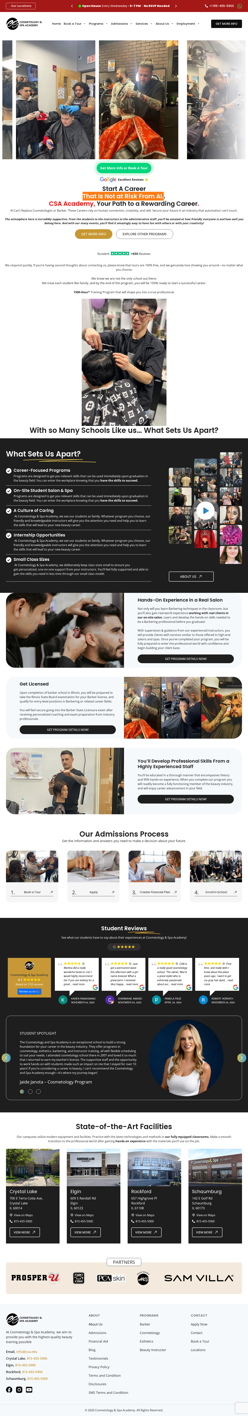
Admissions (119, 24)
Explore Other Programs (145, 234)
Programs (96, 24)
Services (142, 24)
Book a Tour (72, 24)
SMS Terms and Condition (108, 1392)
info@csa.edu (26, 1351)
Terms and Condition (105, 1375)
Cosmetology (150, 1333)
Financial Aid (98, 1341)
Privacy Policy (99, 1367)
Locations (198, 1350)
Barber (145, 1324)
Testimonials (98, 1358)
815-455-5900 (37, 1358)
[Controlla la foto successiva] (239, 95)
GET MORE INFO (226, 24)
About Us (162, 24)
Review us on (27, 991)
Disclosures (97, 1384)
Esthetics (146, 1341)
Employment (186, 24)
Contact (196, 1333)
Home (56, 24)
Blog (92, 1350)
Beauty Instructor (153, 1350)
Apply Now (199, 1324)
